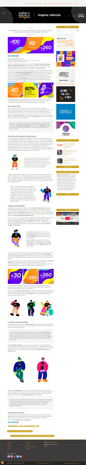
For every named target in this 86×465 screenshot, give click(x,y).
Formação (55, 3)
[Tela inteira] (77, 223)
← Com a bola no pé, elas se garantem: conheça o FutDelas (20, 431)
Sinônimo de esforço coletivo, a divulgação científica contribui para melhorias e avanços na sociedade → (32, 435)
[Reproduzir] (58, 223)
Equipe (49, 3)
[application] (67, 218)
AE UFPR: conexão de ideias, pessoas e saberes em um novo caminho (70, 160)
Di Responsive (73, 463)
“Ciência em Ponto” (36, 222)
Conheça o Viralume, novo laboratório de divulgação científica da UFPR (69, 145)
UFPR (38, 426)
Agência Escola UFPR (13, 426)
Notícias (70, 3)
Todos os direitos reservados (43, 463)
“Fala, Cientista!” (36, 212)
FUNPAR (9, 442)
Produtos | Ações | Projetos (40, 3)
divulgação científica (30, 426)
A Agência (30, 3)
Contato (76, 3)
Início (24, 3)
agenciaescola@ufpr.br (52, 442)
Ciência (21, 426)
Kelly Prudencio (35, 139)
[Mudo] (75, 223)
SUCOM (9, 446)
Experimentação (63, 3)
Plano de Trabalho (34, 180)
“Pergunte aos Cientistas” (15, 217)
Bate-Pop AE (44, 231)
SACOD (61, 177)
